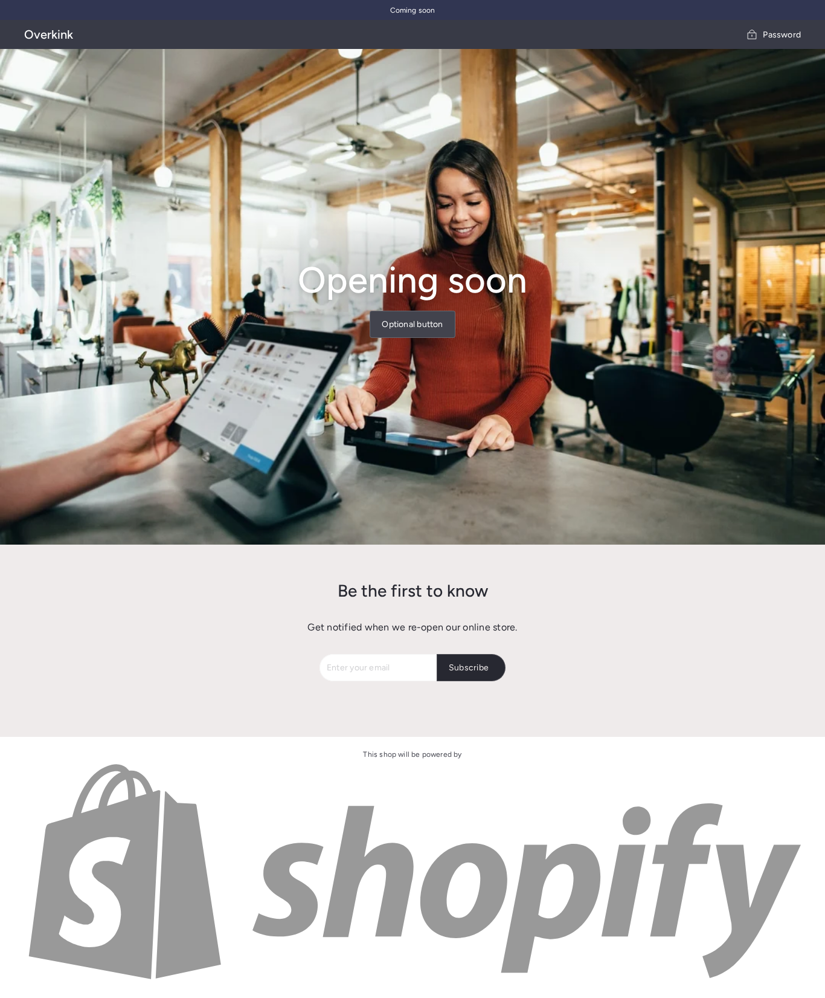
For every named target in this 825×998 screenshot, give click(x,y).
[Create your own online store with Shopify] (412, 980)
